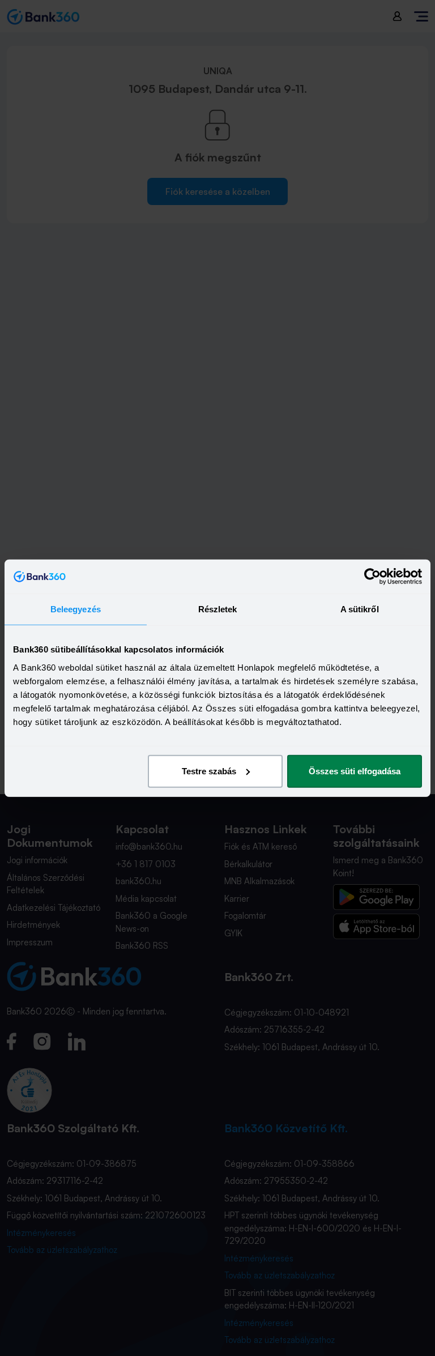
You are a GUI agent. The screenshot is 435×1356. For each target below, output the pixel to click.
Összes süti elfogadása (354, 770)
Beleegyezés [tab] (75, 609)
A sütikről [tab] (359, 609)
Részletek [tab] (217, 609)
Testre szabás (209, 770)
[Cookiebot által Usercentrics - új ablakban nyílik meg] (372, 576)
